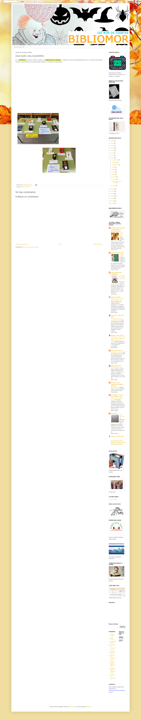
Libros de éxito (113, 499)
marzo (114, 177)
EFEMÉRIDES (113, 642)
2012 (112, 194)
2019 (112, 148)
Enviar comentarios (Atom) (30, 247)
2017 (112, 153)
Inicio (60, 244)
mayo (114, 172)
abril (113, 174)
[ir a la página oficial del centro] (116, 515)
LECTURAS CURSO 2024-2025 (122, 277)
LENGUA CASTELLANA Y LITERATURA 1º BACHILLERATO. (118, 229)
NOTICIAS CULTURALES (112, 647)
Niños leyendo (114, 387)
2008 (112, 203)
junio (113, 169)
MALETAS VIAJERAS (113, 677)
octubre (114, 162)
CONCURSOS (112, 635)
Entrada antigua (97, 244)
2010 (112, 198)
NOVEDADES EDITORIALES (112, 671)
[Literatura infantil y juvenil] (116, 576)
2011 (112, 196)
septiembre (115, 164)
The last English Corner (117, 367)
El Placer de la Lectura (117, 436)
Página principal (19, 47)
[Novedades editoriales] (116, 554)
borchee (72, 706)
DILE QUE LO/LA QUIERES (116, 182)
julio (113, 167)
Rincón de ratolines (116, 350)
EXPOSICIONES (26, 186)
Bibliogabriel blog (116, 366)
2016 (112, 155)
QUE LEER (112, 638)
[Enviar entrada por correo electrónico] (35, 184)
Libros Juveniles (116, 297)
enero (114, 186)
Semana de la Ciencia (116, 352)
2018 (112, 150)
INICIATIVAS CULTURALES (112, 658)
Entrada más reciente (22, 244)
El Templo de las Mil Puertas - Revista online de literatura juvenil (118, 442)
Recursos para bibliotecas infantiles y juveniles (117, 384)
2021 (112, 143)
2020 (112, 145)
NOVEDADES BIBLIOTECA (112, 664)
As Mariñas (114, 413)
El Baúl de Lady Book (117, 252)
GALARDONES (113, 652)
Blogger (89, 706)
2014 (112, 189)
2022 (112, 141)
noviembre (115, 160)
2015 (112, 158)
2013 (112, 191)
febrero (114, 179)
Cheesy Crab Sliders (121, 234)
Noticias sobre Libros (117, 335)
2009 (112, 201)
